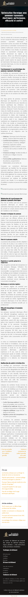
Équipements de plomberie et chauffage (9, 30)
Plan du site (14, 596)
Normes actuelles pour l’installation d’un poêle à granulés (7, 452)
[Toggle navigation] (25, 3)
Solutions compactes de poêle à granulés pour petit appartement (21, 453)
